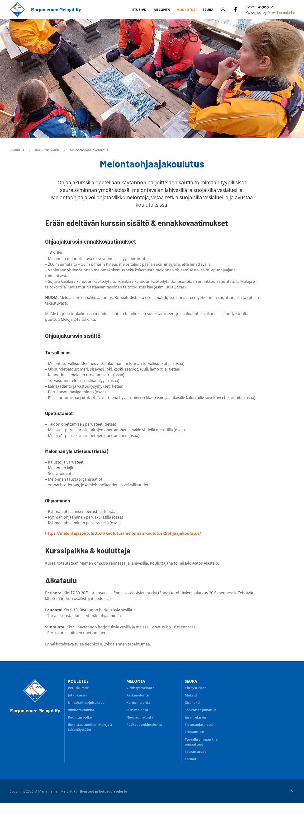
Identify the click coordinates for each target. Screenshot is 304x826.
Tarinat (190, 759)
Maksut (191, 695)
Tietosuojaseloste (199, 724)
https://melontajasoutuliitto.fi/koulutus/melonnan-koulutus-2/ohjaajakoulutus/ (123, 533)
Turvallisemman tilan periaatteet (202, 742)
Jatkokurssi (77, 695)
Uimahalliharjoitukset (86, 702)
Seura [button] (208, 9)
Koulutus (17, 150)
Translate (285, 12)
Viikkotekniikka (81, 710)
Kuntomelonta (138, 702)
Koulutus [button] (186, 9)
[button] (291, 791)
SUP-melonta (137, 710)
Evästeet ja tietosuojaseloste (103, 791)
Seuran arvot (195, 751)
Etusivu (139, 9)
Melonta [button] (162, 9)
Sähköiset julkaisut (200, 710)
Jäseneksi (192, 702)
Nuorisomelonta (139, 717)
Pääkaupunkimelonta (144, 724)
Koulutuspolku (47, 150)
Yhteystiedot (195, 688)
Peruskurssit (78, 688)
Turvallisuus (194, 732)
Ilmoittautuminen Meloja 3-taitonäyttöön (90, 727)
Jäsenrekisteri (196, 717)
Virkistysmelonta (140, 688)
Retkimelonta (137, 695)
